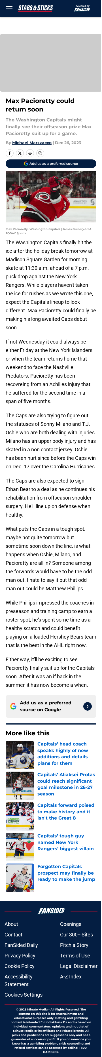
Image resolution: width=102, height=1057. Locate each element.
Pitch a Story (74, 945)
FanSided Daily (21, 945)
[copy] (40, 153)
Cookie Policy (20, 966)
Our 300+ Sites (76, 935)
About (11, 924)
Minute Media (37, 1009)
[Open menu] (9, 8)
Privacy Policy (20, 956)
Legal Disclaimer (78, 966)
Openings (70, 924)
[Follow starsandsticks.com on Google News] (87, 706)
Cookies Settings (23, 995)
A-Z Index (71, 977)
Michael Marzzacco (32, 142)
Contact (13, 935)
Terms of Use (75, 956)
